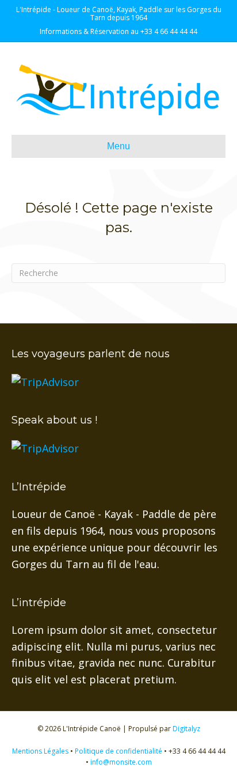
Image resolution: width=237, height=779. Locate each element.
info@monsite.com (121, 762)
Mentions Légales (40, 751)
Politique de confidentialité (118, 751)
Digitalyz (186, 728)
